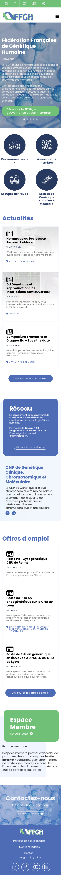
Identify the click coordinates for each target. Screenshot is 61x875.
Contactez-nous (30, 798)
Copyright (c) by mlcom (29, 857)
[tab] (24, 119)
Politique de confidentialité (29, 840)
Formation (15, 313)
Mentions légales (29, 846)
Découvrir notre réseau (30, 447)
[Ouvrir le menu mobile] (57, 16)
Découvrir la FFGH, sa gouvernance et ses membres (28, 111)
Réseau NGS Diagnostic (29, 475)
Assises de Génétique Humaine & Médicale (46, 198)
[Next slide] (14, 513)
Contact (29, 853)
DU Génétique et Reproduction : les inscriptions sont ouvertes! (28, 288)
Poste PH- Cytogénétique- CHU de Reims (27, 561)
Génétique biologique (22, 627)
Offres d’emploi (24, 3)
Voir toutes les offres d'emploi (30, 692)
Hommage (29, 261)
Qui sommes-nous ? (14, 160)
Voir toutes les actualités (30, 378)
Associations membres (46, 160)
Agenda (15, 3)
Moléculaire (27, 629)
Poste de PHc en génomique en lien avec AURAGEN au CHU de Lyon (30, 658)
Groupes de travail (14, 194)
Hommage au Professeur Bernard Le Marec (26, 240)
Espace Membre (43, 3)
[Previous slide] (7, 513)
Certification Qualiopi (34, 3)
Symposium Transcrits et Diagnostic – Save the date (28, 339)
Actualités (6, 3)
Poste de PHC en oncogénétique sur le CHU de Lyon (29, 602)
